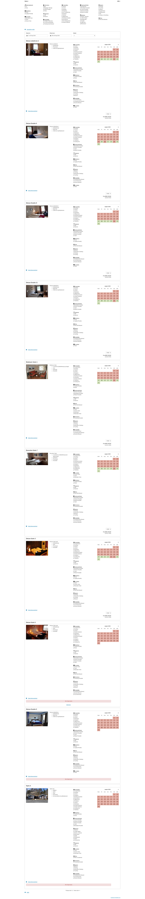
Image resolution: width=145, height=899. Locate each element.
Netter (74, 33)
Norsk (26, 1)
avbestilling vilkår (31, 29)
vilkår (28, 892)
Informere (68, 704)
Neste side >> (77, 890)
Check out (52, 33)
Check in (28, 33)
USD (118, 1)
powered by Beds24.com (115, 897)
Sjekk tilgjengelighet (32, 111)
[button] (27, 49)
